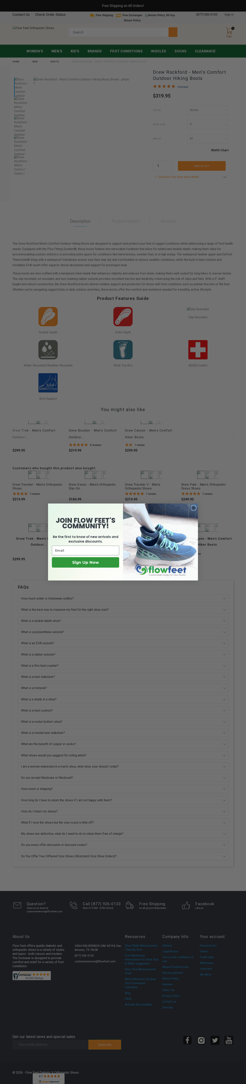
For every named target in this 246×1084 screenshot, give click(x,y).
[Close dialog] (193, 507)
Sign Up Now (85, 562)
